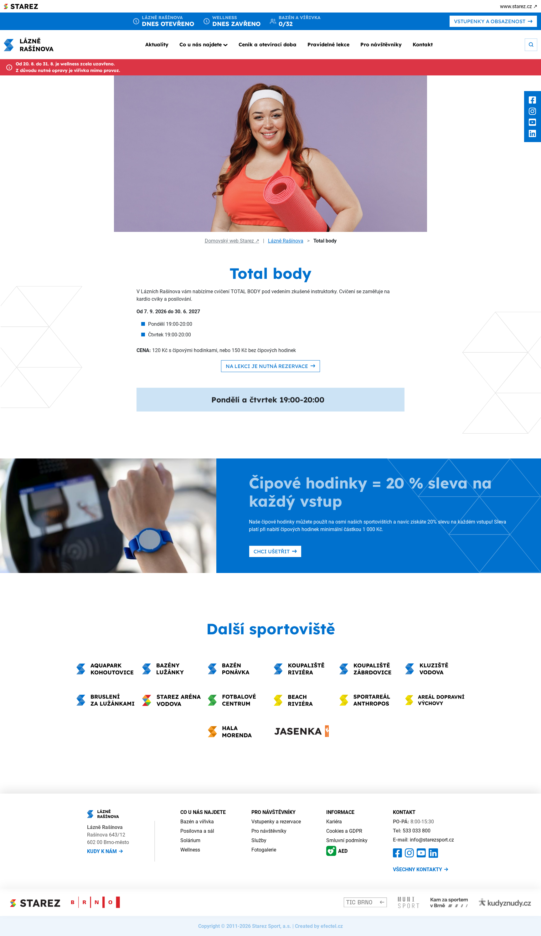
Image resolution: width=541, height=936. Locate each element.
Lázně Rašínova (285, 240)
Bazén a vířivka (197, 821)
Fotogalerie (263, 849)
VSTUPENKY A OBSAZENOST (489, 21)
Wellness (190, 849)
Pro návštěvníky (381, 45)
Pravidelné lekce (328, 45)
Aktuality (156, 45)
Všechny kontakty (417, 869)
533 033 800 (416, 830)
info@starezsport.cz (432, 839)
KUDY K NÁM (102, 851)
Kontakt (423, 45)
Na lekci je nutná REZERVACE (267, 366)
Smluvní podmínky (347, 840)
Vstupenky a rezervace (276, 821)
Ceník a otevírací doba (267, 45)
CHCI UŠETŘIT (272, 551)
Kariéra (334, 821)
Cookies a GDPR (344, 830)
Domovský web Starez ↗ (232, 240)
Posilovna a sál (197, 830)
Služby (258, 840)
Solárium (190, 840)
